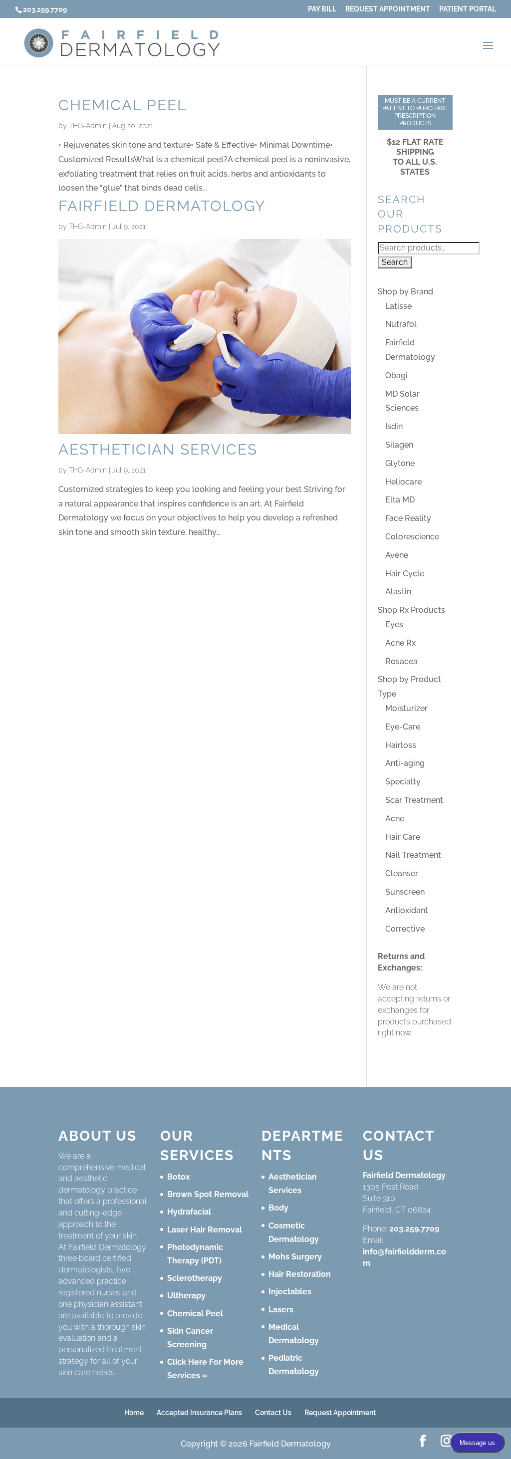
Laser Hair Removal (204, 1229)
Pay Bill (322, 9)
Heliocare (403, 481)
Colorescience (412, 536)
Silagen (399, 445)
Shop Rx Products (411, 610)
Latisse (398, 306)
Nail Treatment (413, 855)
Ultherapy (186, 1295)
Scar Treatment (414, 800)
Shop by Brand (405, 291)
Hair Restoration (299, 1274)
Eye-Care (402, 726)
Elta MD (400, 499)
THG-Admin (88, 126)
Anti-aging (405, 763)
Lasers (280, 1309)
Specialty (403, 781)
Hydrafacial (189, 1211)
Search (395, 262)
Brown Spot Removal (208, 1194)
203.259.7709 (414, 1228)
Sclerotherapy (194, 1278)
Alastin (398, 591)
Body (278, 1208)
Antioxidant (406, 910)
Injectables (289, 1291)
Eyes (394, 624)
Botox (178, 1177)
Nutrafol (401, 324)
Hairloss (400, 745)
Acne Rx (400, 643)
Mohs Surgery (295, 1256)
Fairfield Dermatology (162, 206)
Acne (394, 818)
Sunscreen (405, 892)
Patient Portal (467, 9)
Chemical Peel (122, 105)
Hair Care (402, 837)
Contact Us (273, 1413)
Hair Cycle (404, 573)
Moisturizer (406, 708)
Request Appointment (387, 9)
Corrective (405, 929)
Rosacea (401, 661)
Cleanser (401, 873)
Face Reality (408, 518)
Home (134, 1413)
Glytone (400, 463)
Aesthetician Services (157, 449)
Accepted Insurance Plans (199, 1413)
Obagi (396, 375)
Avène (396, 555)
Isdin (394, 426)
